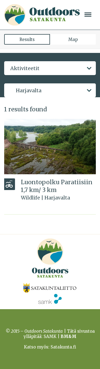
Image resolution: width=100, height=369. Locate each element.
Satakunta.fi (63, 347)
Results (27, 39)
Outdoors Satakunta (42, 14)
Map (73, 39)
